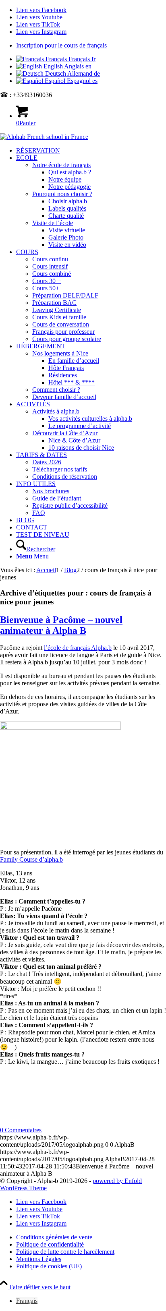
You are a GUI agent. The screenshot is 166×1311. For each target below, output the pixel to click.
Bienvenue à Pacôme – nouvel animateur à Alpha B (61, 625)
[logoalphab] (44, 136)
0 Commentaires (21, 1130)
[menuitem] (91, 45)
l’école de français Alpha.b (78, 647)
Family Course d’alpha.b (31, 859)
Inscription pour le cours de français (61, 45)
